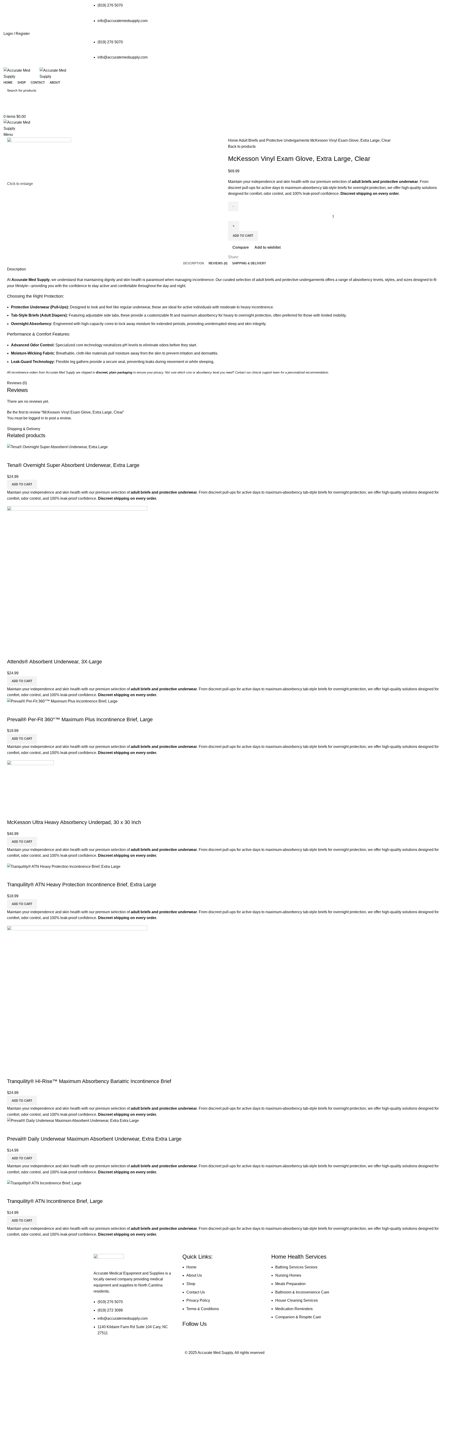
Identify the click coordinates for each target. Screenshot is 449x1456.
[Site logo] (22, 73)
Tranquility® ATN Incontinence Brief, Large (55, 1201)
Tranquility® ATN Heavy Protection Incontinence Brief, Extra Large (81, 884)
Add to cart (243, 235)
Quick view (25, 456)
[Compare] (13, 456)
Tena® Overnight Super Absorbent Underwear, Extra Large (73, 465)
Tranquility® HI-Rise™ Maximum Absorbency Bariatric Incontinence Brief (89, 1081)
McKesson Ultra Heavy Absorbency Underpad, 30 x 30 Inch (74, 822)
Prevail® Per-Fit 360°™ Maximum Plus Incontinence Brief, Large (80, 719)
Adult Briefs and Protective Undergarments (274, 140)
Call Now (224, 109)
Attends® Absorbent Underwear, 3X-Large (54, 662)
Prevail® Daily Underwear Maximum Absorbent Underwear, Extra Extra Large (94, 1139)
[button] (22, 484)
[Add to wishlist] (38, 456)
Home (233, 140)
